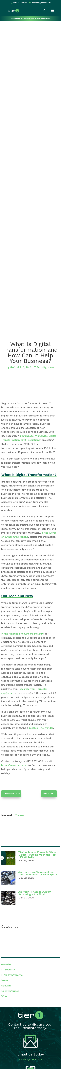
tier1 (12, 367)
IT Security (39, 367)
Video (4, 996)
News (51, 367)
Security (6, 985)
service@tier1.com (30, 1059)
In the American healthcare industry (22, 633)
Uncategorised (10, 990)
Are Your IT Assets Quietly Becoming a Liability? (34, 893)
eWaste (6, 964)
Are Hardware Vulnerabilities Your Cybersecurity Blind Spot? (37, 873)
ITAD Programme (12, 974)
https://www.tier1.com (14, 765)
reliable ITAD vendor (41, 727)
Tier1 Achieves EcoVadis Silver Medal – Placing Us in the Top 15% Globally (37, 855)
